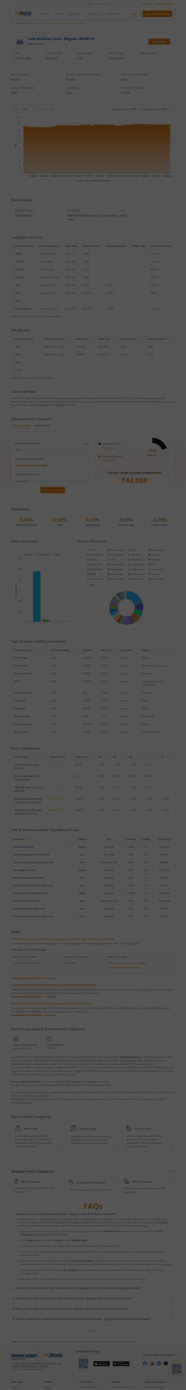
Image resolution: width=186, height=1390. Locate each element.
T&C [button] (92, 725)
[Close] (129, 661)
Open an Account (110, 719)
